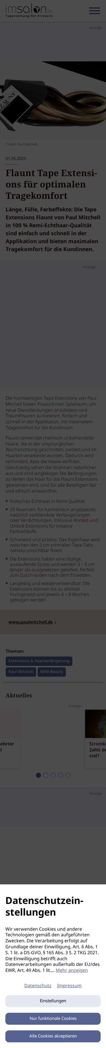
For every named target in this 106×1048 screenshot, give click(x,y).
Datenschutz (37, 985)
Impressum (69, 985)
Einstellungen (53, 1001)
